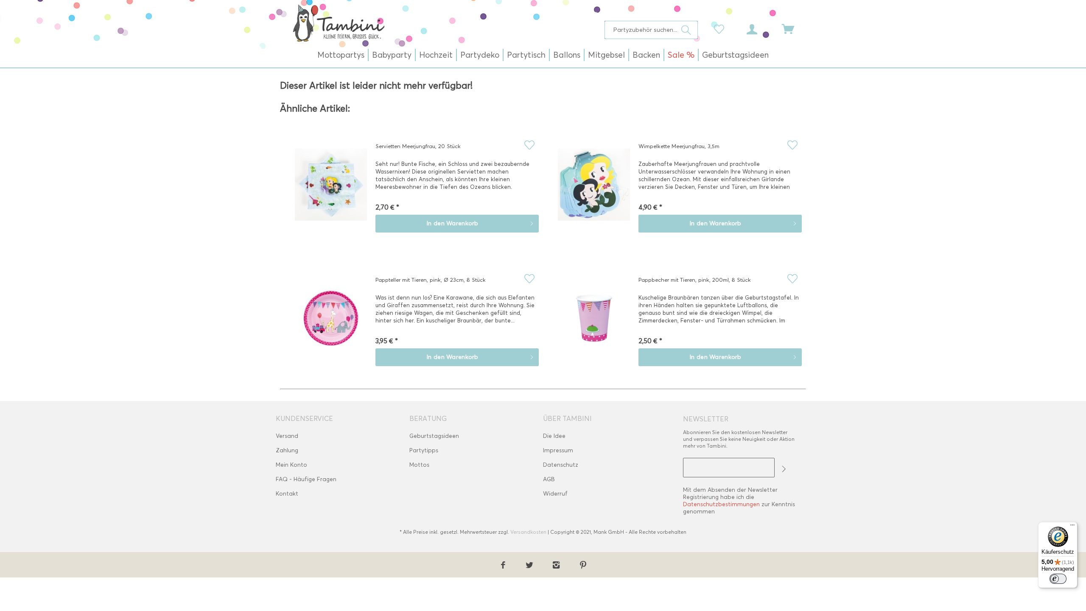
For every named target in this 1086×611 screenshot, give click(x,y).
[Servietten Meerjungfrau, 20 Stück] (331, 190)
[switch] (1058, 579)
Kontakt (287, 493)
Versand (287, 436)
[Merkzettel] (721, 28)
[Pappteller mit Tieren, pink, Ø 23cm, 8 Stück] (331, 324)
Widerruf (555, 493)
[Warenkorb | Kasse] (793, 28)
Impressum (558, 450)
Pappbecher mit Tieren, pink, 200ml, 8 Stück (694, 279)
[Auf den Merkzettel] (529, 144)
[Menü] (1072, 527)
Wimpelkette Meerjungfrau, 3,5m (678, 146)
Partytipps (423, 450)
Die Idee (554, 436)
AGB (549, 479)
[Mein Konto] (760, 28)
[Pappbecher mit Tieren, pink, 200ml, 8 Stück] (594, 324)
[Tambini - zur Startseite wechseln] (338, 23)
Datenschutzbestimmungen (721, 504)
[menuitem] (651, 30)
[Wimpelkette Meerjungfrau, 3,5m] (594, 190)
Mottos (419, 464)
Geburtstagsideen (434, 436)
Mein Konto (291, 464)
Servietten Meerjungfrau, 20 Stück (418, 146)
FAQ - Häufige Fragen (306, 479)
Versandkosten (528, 532)
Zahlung (287, 450)
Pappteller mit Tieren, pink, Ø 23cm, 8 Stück (430, 279)
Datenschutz (560, 464)
